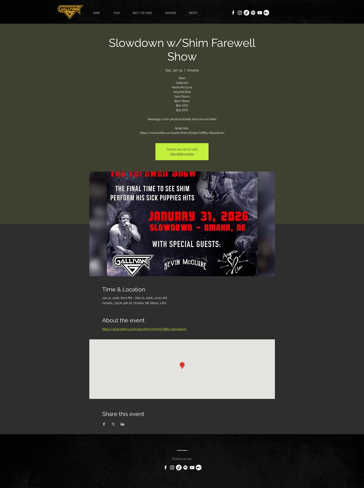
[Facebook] (233, 13)
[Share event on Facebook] (104, 424)
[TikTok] (246, 13)
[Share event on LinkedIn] (122, 424)
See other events (182, 154)
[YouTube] (260, 13)
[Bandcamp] (266, 13)
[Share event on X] (113, 424)
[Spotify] (253, 13)
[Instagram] (240, 13)
